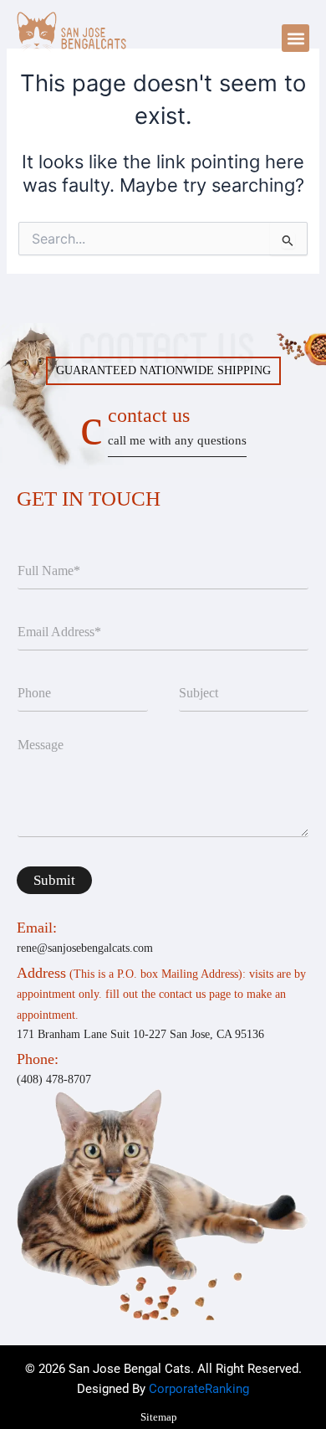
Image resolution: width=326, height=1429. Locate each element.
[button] (295, 38)
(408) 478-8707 (54, 1079)
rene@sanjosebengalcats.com (85, 948)
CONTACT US (177, 425)
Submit (54, 880)
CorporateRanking (199, 1388)
